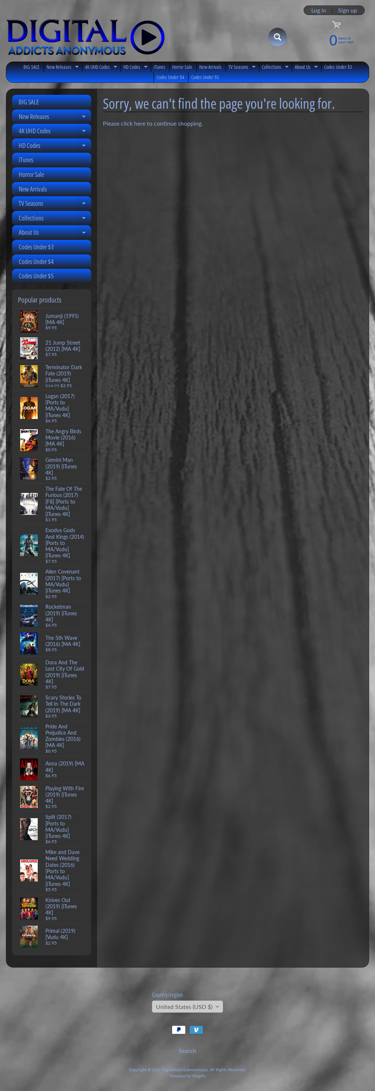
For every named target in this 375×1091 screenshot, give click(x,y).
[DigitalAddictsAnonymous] (85, 37)
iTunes (159, 66)
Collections (276, 67)
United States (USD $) (184, 1006)
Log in (318, 10)
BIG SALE (31, 66)
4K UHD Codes (102, 67)
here (139, 123)
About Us (307, 67)
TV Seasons (243, 67)
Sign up (347, 10)
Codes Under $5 (205, 77)
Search (187, 1050)
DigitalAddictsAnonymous (185, 1069)
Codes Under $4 (170, 77)
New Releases (64, 67)
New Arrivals (210, 66)
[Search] (277, 37)
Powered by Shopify (188, 1075)
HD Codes (136, 67)
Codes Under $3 (338, 66)
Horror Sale (182, 66)
